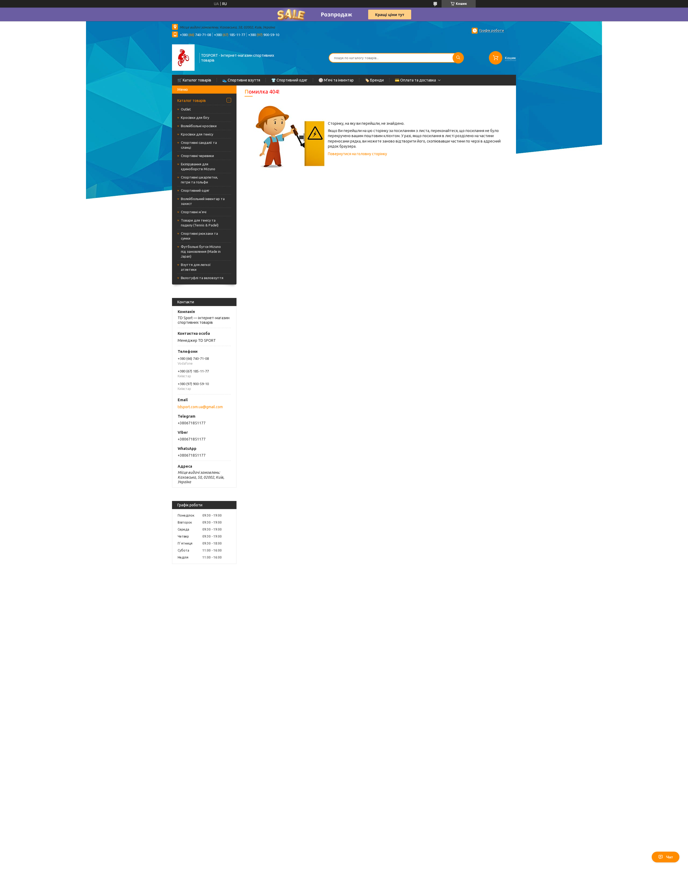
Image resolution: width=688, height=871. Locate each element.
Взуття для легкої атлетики (196, 267)
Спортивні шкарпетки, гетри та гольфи (199, 179)
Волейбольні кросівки (199, 126)
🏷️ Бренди (374, 80)
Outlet (186, 109)
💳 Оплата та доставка (415, 80)
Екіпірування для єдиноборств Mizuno (198, 166)
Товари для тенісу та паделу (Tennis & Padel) (199, 222)
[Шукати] (458, 57)
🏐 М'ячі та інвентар (336, 80)
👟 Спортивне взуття (241, 80)
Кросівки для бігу (195, 117)
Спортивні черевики (197, 156)
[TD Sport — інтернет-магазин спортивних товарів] (183, 57)
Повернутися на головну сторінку (357, 154)
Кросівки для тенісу (197, 134)
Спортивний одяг (195, 190)
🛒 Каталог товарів (194, 80)
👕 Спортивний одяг (289, 80)
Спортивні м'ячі (193, 212)
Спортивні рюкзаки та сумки (199, 236)
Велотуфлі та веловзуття (202, 278)
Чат (669, 857)
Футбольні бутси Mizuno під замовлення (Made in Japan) (201, 251)
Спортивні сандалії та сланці (199, 145)
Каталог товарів (191, 100)
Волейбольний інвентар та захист (203, 201)
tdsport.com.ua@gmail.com (200, 407)
